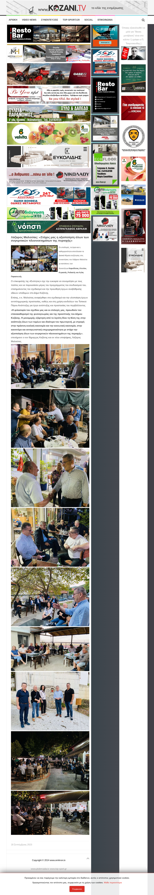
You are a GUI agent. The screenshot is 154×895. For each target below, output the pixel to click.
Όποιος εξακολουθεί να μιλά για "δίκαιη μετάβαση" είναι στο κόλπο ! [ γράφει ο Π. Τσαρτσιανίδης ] (133, 36)
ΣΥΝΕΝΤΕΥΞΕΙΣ (49, 20)
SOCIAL (88, 20)
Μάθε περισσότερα (113, 882)
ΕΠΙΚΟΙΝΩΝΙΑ (105, 20)
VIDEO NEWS (29, 20)
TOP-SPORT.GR (71, 20)
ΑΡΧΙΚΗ (13, 20)
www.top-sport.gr (58, 869)
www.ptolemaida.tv (40, 869)
